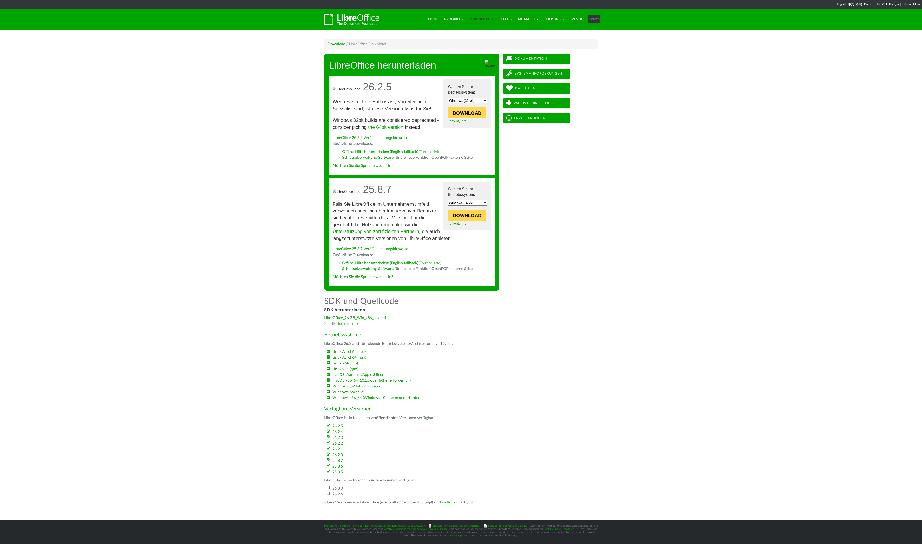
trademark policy (457, 535)
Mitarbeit (526, 19)
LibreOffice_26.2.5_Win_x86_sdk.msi (355, 318)
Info (464, 120)
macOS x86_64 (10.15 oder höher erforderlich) (371, 380)
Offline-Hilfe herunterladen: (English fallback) (380, 152)
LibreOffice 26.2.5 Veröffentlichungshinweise (370, 138)
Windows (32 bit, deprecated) (357, 386)
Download (480, 19)
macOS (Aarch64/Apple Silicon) (358, 375)
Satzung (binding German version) (507, 526)
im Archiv (450, 502)
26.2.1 (337, 449)
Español (882, 4)
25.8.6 (337, 466)
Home (433, 19)
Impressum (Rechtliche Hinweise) (343, 526)
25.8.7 (337, 460)
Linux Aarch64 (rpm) (349, 357)
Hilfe (504, 19)
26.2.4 (337, 432)
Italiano (906, 4)
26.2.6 (337, 494)
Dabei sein (525, 88)
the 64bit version (385, 127)
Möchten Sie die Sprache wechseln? (363, 166)
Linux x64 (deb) (345, 363)
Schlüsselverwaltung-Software (368, 157)
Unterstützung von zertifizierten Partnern (376, 231)
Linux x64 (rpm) (345, 369)
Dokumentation (531, 58)
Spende (576, 19)
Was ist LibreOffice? (534, 103)
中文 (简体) (855, 4)
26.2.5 (337, 426)
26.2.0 (337, 455)
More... (917, 4)
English (841, 4)
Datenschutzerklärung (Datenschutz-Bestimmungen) (395, 526)
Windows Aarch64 (348, 392)
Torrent (453, 120)
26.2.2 (337, 443)
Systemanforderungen (538, 73)
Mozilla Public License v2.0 (560, 529)
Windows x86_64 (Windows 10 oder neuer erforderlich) (379, 398)
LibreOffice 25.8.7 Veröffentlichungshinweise (370, 249)
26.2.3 (337, 437)
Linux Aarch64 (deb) (349, 352)
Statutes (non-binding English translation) (456, 526)
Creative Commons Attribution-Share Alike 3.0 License (416, 529)
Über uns (552, 19)
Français (894, 4)
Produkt (452, 19)
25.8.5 (337, 472)
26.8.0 (337, 488)
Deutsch (869, 4)
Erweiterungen (530, 118)
